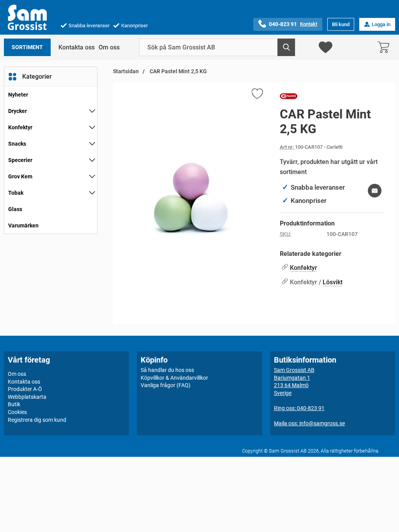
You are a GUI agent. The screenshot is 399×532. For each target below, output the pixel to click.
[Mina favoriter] (325, 47)
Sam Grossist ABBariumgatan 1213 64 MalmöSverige (294, 381)
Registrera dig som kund (37, 420)
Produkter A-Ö (25, 389)
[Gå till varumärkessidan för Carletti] (288, 97)
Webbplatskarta (27, 397)
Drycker (17, 111)
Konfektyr (20, 127)
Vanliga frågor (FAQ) (166, 385)
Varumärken (23, 225)
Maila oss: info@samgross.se (309, 423)
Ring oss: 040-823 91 (299, 408)
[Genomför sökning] (286, 47)
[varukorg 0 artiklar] (385, 47)
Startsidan (126, 71)
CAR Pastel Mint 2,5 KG (177, 71)
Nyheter (18, 95)
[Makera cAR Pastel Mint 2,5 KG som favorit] (256, 95)
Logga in (381, 24)
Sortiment (27, 47)
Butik (14, 404)
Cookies (17, 412)
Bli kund (341, 24)
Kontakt (308, 24)
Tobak (15, 193)
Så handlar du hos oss (167, 370)
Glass (15, 209)
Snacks (17, 144)
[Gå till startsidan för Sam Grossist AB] (27, 17)
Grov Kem (20, 176)
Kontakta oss (76, 47)
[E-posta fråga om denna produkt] (374, 190)
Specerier (20, 160)
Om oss (109, 47)
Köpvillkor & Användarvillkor (174, 378)
